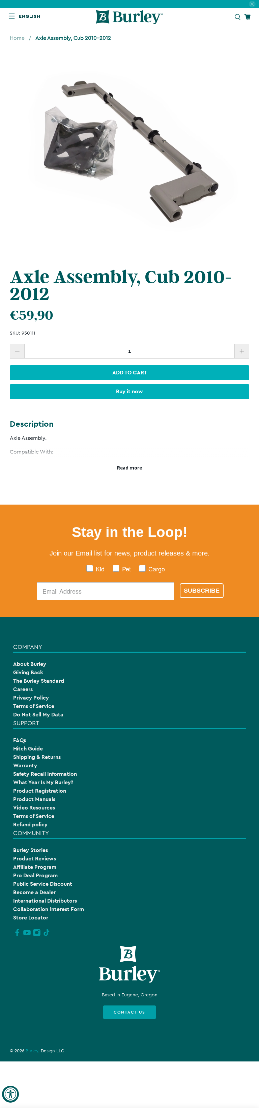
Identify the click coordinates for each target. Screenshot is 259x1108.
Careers (23, 689)
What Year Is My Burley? (43, 782)
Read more (129, 468)
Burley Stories (30, 850)
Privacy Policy (31, 697)
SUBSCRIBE (202, 590)
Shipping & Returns (37, 757)
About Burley (29, 663)
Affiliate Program (34, 867)
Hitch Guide (28, 748)
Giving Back (28, 672)
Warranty (25, 765)
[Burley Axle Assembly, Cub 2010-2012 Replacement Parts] (129, 151)
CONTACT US (129, 1012)
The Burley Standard (38, 680)
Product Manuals (34, 799)
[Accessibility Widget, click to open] (10, 1094)
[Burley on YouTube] (27, 935)
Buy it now (129, 391)
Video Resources (34, 807)
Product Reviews (34, 858)
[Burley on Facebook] (17, 935)
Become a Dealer (34, 892)
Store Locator (30, 917)
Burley (32, 1051)
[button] (31, 16)
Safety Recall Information (45, 773)
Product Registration (39, 790)
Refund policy (30, 824)
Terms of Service (33, 706)
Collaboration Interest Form (48, 909)
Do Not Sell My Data (38, 714)
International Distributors (45, 900)
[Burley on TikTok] (46, 935)
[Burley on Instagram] (37, 935)
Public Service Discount (42, 883)
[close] (252, 4)
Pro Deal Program (35, 875)
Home (17, 38)
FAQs (19, 740)
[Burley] (129, 17)
